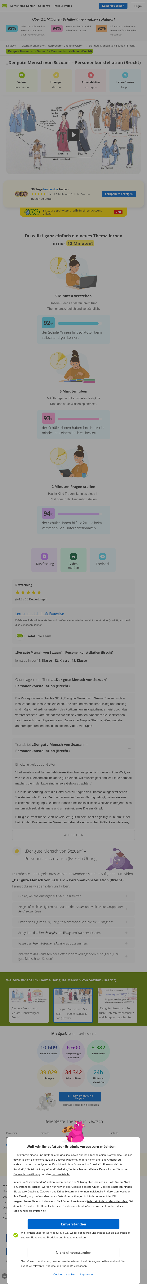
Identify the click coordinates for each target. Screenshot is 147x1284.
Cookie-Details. (60, 1174)
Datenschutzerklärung (26, 1174)
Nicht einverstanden (73, 1252)
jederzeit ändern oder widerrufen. (107, 1201)
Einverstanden (73, 1224)
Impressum (87, 1274)
